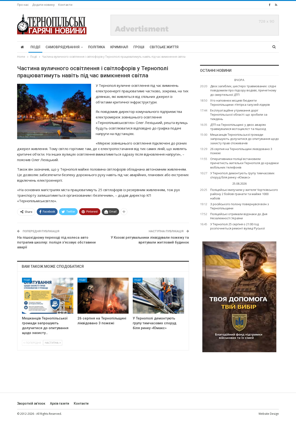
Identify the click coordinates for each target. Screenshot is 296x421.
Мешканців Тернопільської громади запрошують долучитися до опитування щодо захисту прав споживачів (244, 138)
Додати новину (43, 5)
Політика (96, 47)
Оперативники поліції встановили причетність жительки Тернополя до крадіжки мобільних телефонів (244, 163)
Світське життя (164, 47)
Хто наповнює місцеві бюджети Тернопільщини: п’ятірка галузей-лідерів (240, 102)
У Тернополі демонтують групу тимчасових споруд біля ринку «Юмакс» (242, 175)
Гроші (138, 47)
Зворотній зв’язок (31, 403)
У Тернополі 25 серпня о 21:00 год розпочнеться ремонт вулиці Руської (237, 226)
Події (35, 47)
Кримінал (119, 47)
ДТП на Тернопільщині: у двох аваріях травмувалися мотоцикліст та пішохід (238, 127)
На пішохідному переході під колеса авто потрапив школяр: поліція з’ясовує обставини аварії (56, 242)
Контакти (65, 5)
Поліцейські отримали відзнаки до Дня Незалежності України (238, 216)
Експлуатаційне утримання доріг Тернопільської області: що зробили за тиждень (238, 114)
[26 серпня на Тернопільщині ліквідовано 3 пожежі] (103, 295)
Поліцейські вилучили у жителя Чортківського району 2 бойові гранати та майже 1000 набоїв (244, 194)
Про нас (23, 5)
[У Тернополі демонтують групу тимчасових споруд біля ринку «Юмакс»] (158, 295)
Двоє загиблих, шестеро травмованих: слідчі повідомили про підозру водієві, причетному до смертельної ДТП (243, 90)
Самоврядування (63, 47)
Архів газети (59, 403)
